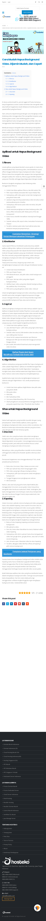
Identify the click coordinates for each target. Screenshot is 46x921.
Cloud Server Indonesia (11, 794)
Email (19, 603)
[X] (39, 2)
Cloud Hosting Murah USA (11, 752)
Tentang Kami (8, 832)
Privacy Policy (8, 844)
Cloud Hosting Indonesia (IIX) (12, 756)
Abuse (5, 848)
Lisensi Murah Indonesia (11, 810)
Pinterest (15, 603)
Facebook (3, 603)
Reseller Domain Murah (11, 806)
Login (9, 2)
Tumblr (23, 603)
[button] (4, 12)
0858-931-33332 (7, 877)
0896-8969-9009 (7, 879)
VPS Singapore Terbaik (10, 772)
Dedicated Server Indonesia (12, 776)
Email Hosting (8, 798)
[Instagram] (42, 2)
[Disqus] (23, 640)
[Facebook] (35, 2)
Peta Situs (7, 836)
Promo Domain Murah (10, 786)
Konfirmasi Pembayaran (11, 852)
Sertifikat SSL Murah (10, 814)
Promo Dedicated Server (11, 790)
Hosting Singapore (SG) (11, 760)
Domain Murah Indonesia (11, 744)
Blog (3, 66)
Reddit (27, 603)
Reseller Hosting (8, 802)
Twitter (7, 603)
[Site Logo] (6, 16)
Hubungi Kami (8, 828)
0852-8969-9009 (7, 874)
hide (14, 73)
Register (4, 2)
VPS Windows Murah (10, 768)
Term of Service (8, 840)
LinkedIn (11, 603)
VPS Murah (7, 764)
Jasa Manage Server (10, 818)
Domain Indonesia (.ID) (11, 748)
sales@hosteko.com (8, 896)
